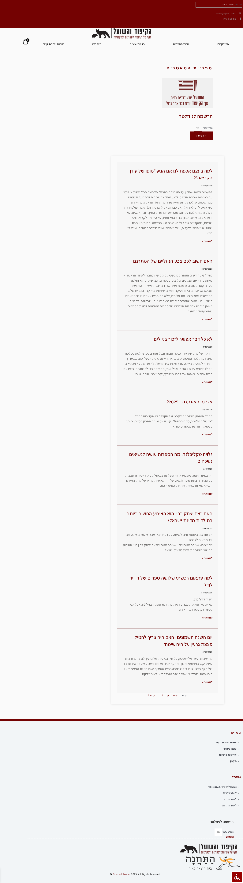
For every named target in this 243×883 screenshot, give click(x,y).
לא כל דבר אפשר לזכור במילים (183, 339)
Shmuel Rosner (122, 874)
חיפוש (238, 4)
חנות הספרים (181, 44)
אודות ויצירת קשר (53, 44)
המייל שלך (207, 128)
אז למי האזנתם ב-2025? (189, 402)
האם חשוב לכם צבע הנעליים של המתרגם (172, 261)
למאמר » (207, 241)
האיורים (96, 44)
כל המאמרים (137, 44)
